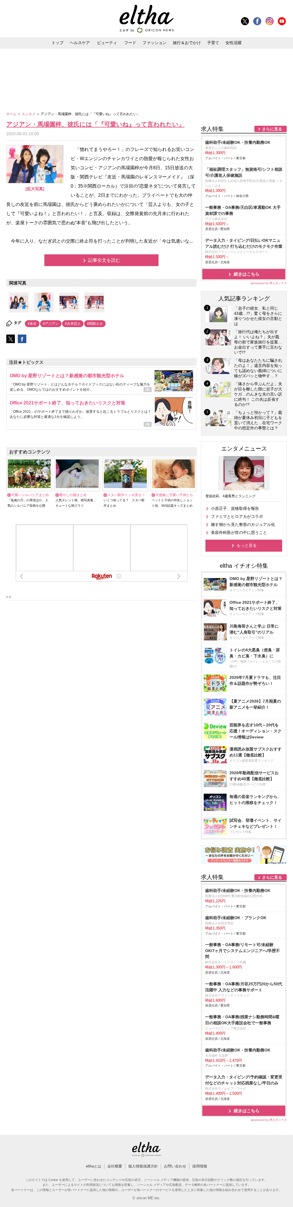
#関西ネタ (95, 324)
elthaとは (93, 1166)
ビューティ (107, 42)
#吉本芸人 (73, 324)
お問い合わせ (175, 1166)
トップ (58, 42)
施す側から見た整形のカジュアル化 (243, 524)
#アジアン (51, 324)
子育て (213, 42)
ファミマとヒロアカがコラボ (237, 516)
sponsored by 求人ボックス (269, 283)
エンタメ (29, 114)
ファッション (154, 42)
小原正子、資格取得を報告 (235, 508)
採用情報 (199, 1166)
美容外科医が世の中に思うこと (239, 532)
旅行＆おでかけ (187, 42)
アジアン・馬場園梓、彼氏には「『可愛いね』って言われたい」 (95, 124)
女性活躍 (233, 42)
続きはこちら (247, 274)
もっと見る (247, 545)
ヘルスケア (80, 42)
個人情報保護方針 (143, 1166)
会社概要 (114, 1166)
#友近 (32, 324)
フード (130, 42)
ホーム (11, 114)
